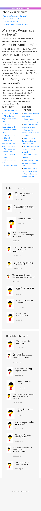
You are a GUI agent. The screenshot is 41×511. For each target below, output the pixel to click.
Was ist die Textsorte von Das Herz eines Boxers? (9, 143)
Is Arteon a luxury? (11, 165)
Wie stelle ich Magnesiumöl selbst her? (9, 118)
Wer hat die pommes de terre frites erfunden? (30, 132)
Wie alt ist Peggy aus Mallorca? (15, 16)
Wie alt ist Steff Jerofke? (12, 19)
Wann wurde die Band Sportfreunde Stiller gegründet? (29, 141)
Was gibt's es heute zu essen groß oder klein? (30, 163)
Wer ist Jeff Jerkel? (10, 21)
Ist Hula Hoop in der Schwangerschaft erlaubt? (30, 149)
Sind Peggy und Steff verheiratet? (15, 24)
